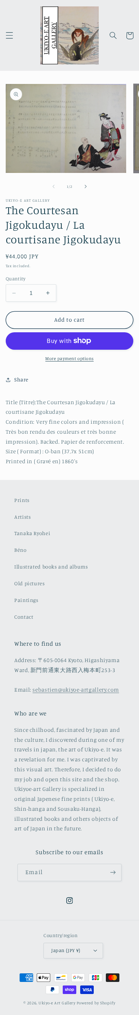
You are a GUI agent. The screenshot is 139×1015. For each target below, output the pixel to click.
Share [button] (21, 379)
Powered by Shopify (96, 1002)
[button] (9, 35)
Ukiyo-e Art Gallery (57, 1002)
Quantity (15, 278)
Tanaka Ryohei (32, 533)
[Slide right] (85, 187)
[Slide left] (53, 187)
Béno (20, 550)
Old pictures (29, 583)
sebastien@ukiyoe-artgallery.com (75, 689)
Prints (22, 500)
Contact (23, 617)
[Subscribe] (112, 872)
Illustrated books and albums (51, 567)
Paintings (26, 600)
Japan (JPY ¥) (65, 950)
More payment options (69, 358)
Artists (22, 517)
